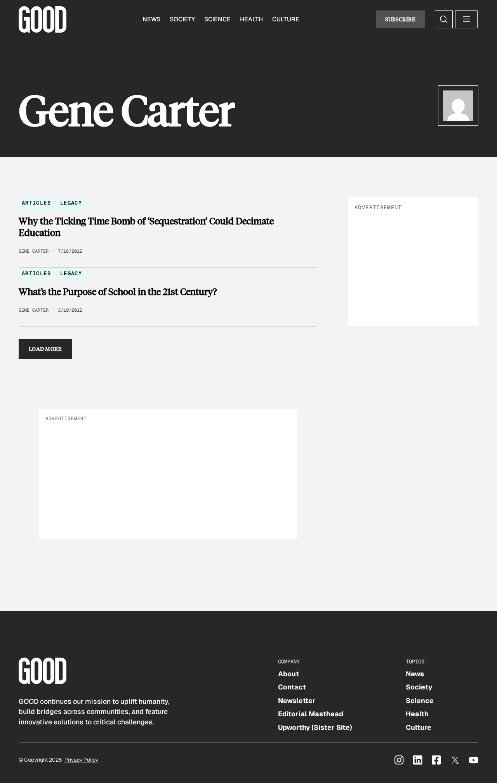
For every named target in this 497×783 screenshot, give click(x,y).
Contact (292, 686)
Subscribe (400, 19)
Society (182, 19)
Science (217, 19)
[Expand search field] (444, 19)
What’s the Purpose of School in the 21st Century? (118, 291)
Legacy (71, 202)
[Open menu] (466, 19)
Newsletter (297, 700)
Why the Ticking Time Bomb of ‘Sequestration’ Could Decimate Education (146, 226)
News (151, 19)
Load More (45, 348)
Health (251, 19)
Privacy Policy (81, 759)
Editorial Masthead (310, 713)
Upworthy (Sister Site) (315, 727)
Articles (36, 202)
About (288, 673)
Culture (285, 19)
